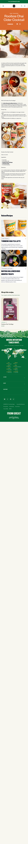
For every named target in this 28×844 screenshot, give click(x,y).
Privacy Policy (5, 406)
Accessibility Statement (21, 404)
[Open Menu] (3, 6)
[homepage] (14, 6)
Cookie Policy (11, 406)
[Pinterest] (10, 399)
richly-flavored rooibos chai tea (10, 103)
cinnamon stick (5, 163)
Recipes (11, 13)
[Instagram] (4, 399)
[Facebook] (7, 399)
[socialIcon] (17, 24)
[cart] (24, 6)
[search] (21, 6)
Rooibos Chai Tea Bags (8, 162)
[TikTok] (13, 399)
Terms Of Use (17, 406)
